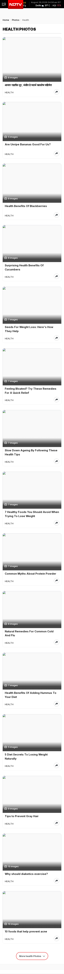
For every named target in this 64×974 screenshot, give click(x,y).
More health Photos (30, 956)
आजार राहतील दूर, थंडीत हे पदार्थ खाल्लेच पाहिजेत (28, 85)
